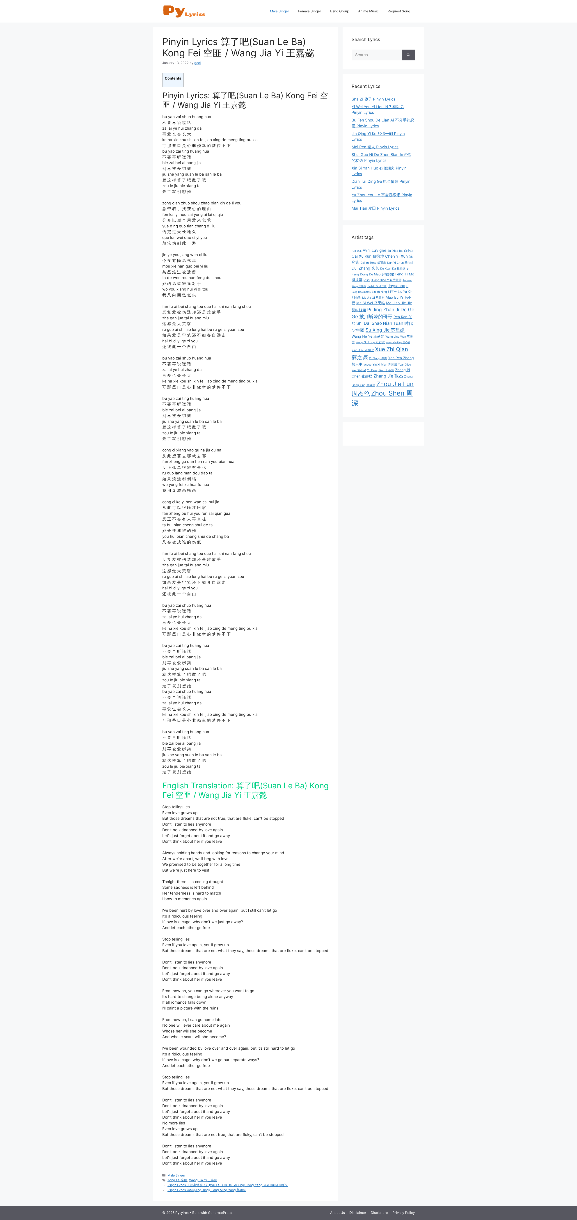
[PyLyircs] (184, 11)
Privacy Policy (403, 1213)
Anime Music (368, 11)
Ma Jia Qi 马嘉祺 (373, 297)
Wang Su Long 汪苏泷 (370, 342)
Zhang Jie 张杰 (388, 376)
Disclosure (379, 1213)
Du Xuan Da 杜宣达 (392, 268)
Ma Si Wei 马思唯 (370, 303)
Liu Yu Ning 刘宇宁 (384, 291)
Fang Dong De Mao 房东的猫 (373, 274)
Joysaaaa (396, 285)
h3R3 (367, 280)
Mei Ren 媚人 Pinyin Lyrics (375, 147)
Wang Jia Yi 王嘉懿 (203, 1180)
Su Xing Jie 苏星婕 (385, 330)
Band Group (339, 11)
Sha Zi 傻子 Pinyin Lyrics (373, 99)
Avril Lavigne (374, 250)
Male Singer (279, 11)
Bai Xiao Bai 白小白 (400, 250)
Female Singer (309, 11)
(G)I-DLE (357, 250)
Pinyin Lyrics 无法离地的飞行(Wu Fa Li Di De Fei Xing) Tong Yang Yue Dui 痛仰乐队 (227, 1185)
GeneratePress (220, 1213)
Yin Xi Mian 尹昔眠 (385, 364)
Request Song (399, 11)
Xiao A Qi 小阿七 (363, 350)
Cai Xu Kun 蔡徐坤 (368, 256)
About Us (337, 1213)
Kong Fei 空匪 (177, 1180)
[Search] (408, 55)
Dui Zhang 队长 (365, 268)
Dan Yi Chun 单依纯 (400, 262)
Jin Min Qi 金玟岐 (377, 286)
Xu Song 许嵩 (378, 358)
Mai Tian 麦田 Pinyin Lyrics (375, 208)
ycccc (367, 364)
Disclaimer (357, 1213)
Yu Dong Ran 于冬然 (380, 370)
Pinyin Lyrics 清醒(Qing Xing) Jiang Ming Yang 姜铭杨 (206, 1190)
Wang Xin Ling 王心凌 (398, 342)
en (408, 268)
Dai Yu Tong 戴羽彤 (373, 262)
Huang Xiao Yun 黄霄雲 (386, 280)
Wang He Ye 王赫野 (368, 336)
